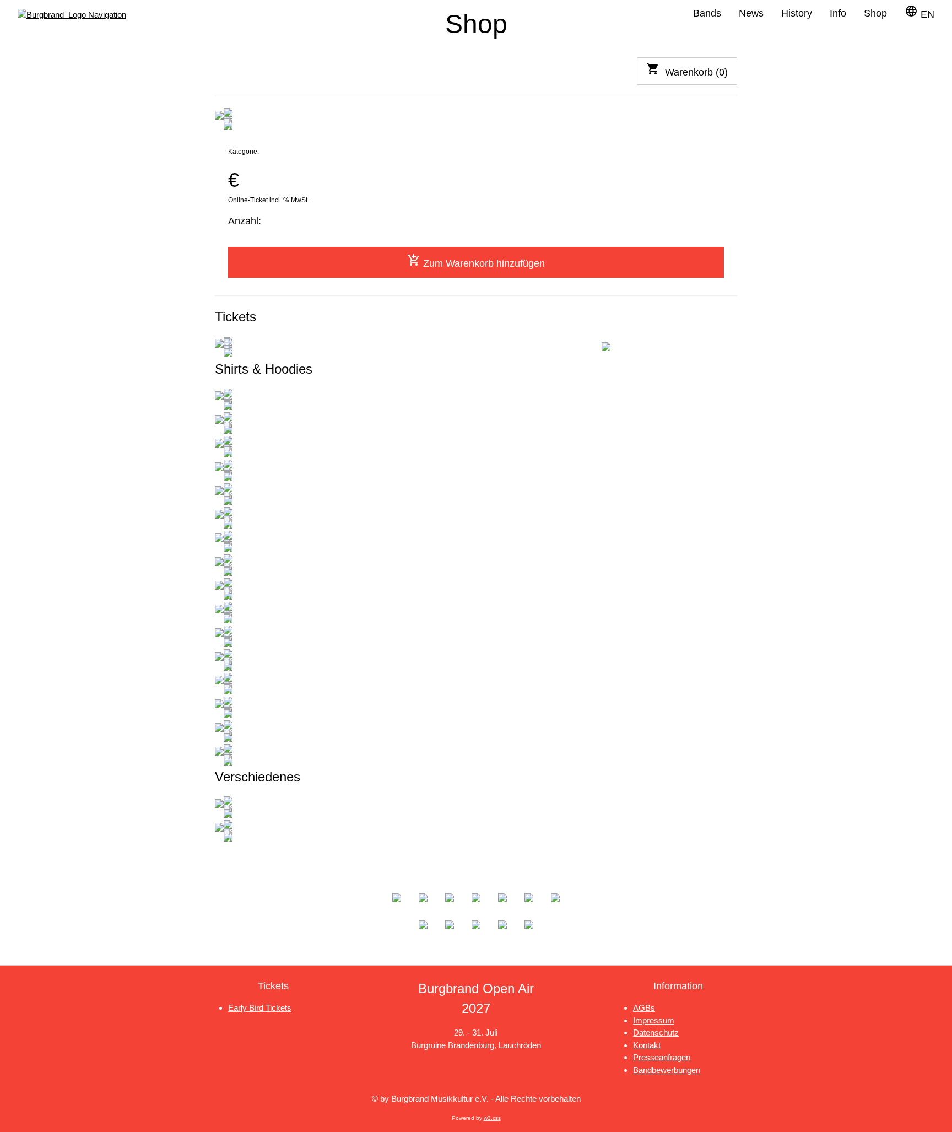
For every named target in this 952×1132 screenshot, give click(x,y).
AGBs (644, 1007)
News (751, 13)
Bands (707, 13)
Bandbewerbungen (666, 1070)
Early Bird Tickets (259, 1007)
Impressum (653, 1020)
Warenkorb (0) (687, 70)
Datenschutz (656, 1032)
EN (919, 12)
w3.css (492, 1118)
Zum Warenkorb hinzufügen (476, 261)
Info (838, 13)
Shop (875, 13)
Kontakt (647, 1045)
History (796, 13)
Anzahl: (244, 221)
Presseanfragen (661, 1057)
